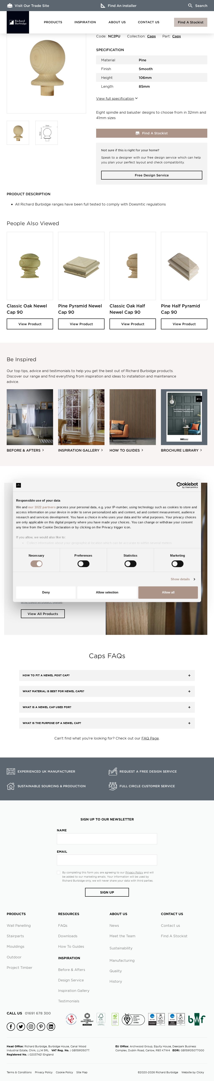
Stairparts (15, 936)
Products (53, 22)
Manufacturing (122, 960)
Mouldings (15, 946)
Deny (46, 592)
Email (62, 851)
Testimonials (68, 1001)
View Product (30, 324)
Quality (116, 971)
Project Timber (19, 967)
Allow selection (107, 592)
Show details (180, 579)
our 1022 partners (42, 507)
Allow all (168, 592)
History (116, 981)
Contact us (170, 925)
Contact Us (148, 22)
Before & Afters (71, 969)
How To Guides (71, 946)
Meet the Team (122, 936)
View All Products (43, 614)
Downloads (67, 936)
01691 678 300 (29, 1013)
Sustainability (121, 948)
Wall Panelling (19, 925)
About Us (117, 22)
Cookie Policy (64, 1072)
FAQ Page (150, 738)
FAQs (62, 925)
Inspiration (85, 22)
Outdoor (14, 957)
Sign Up (107, 892)
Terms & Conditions (19, 1072)
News (114, 925)
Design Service (71, 980)
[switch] (83, 563)
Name (62, 830)
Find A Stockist (191, 22)
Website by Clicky (192, 1072)
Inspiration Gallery (73, 990)
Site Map (81, 1072)
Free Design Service (152, 175)
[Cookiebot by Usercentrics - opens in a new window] (179, 485)
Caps (151, 36)
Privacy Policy (134, 872)
